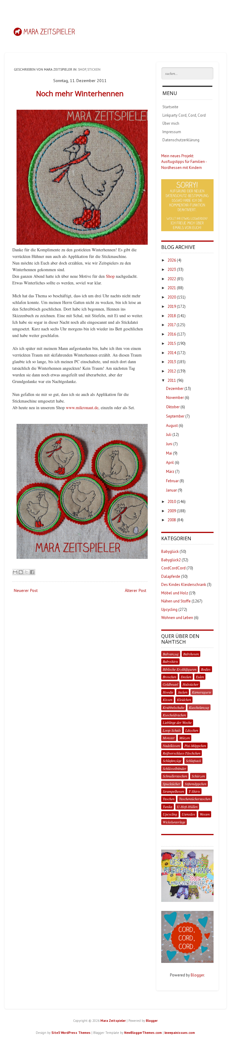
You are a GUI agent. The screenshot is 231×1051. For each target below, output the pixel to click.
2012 (172, 371)
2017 (172, 324)
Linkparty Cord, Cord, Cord (184, 115)
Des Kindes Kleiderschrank (183, 584)
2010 (172, 501)
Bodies (206, 669)
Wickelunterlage (174, 822)
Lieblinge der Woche (177, 722)
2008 (172, 519)
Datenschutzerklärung (180, 139)
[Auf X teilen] (26, 572)
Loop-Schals (172, 730)
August (172, 425)
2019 (172, 306)
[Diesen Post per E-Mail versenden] (15, 572)
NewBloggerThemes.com (143, 1033)
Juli (168, 434)
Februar (172, 480)
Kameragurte (201, 692)
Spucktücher (171, 783)
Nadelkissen (171, 745)
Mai (169, 453)
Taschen (168, 798)
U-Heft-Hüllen (187, 806)
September (175, 416)
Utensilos (188, 814)
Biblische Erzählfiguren (179, 669)
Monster (169, 737)
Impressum (171, 131)
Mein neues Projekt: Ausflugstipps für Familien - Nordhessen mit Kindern (184, 161)
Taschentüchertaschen (195, 798)
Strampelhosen (173, 791)
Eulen (200, 676)
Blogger (197, 975)
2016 (172, 334)
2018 (172, 315)
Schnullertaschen (175, 776)
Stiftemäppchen (195, 783)
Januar (171, 490)
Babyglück (170, 551)
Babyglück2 (171, 559)
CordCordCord (173, 568)
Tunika (167, 806)
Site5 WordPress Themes (71, 1033)
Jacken (182, 692)
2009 (172, 510)
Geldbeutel (170, 684)
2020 (172, 297)
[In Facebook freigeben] (32, 572)
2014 (172, 352)
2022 (172, 278)
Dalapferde (170, 576)
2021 (172, 287)
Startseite (170, 106)
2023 (172, 269)
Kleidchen (184, 699)
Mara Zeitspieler (113, 1021)
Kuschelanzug (199, 707)
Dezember (174, 388)
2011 (172, 380)
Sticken (93, 69)
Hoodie (168, 692)
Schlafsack (193, 760)
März (170, 471)
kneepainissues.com (180, 1033)
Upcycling (169, 609)
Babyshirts (170, 661)
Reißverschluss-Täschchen (181, 753)
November (175, 397)
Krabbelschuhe (173, 707)
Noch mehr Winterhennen (80, 93)
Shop (82, 69)
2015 (172, 343)
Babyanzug (171, 653)
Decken (186, 676)
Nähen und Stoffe (176, 601)
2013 (172, 361)
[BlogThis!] (21, 572)
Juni (169, 443)
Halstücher (191, 684)
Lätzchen (191, 730)
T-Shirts (194, 791)
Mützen (184, 737)
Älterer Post (135, 590)
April (170, 462)
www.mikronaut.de (82, 407)
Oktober (173, 406)
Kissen (167, 699)
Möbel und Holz (174, 593)
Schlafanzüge (172, 760)
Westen (205, 814)
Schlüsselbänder (174, 768)
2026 (172, 260)
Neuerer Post (26, 590)
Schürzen (198, 776)
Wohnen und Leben (177, 617)
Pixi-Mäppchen (195, 745)
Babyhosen (191, 653)
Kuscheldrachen (174, 714)
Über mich (170, 123)
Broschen (169, 676)
